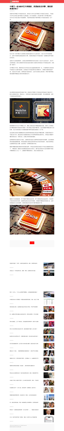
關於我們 (11, 426)
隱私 (18, 426)
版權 (20, 426)
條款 (17, 426)
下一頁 (32, 242)
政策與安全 (14, 426)
